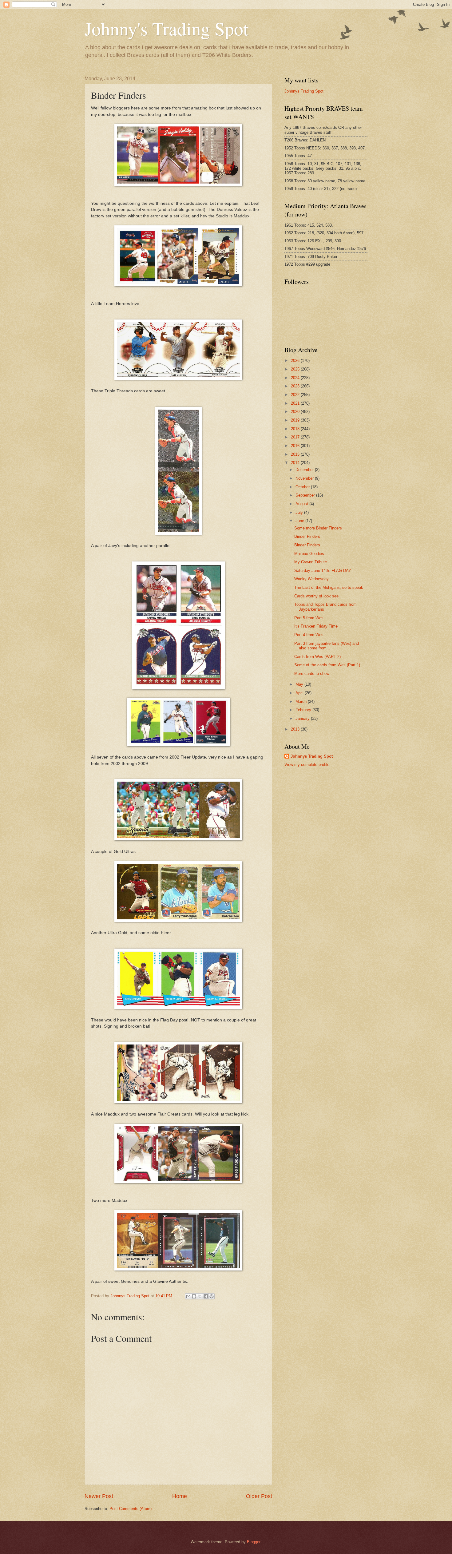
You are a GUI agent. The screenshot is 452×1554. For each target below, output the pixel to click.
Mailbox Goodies (309, 553)
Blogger (253, 1542)
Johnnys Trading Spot (303, 91)
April (300, 693)
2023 (296, 386)
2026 (296, 360)
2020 (296, 411)
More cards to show (311, 673)
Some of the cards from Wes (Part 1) (327, 665)
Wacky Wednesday (311, 579)
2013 (296, 729)
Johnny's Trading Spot (166, 28)
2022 (296, 394)
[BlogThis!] (194, 1296)
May (299, 684)
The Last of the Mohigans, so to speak (328, 587)
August (302, 503)
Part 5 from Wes (308, 618)
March (301, 701)
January (303, 718)
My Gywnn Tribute (310, 562)
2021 (296, 403)
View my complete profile (306, 764)
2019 (296, 420)
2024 (296, 377)
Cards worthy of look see (316, 596)
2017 (296, 437)
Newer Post (99, 1496)
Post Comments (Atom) (130, 1508)
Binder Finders (307, 536)
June (300, 520)
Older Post (259, 1496)
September (305, 495)
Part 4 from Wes (308, 634)
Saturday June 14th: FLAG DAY (322, 570)
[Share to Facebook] (206, 1296)
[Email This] (188, 1296)
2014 (296, 462)
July (299, 512)
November (305, 478)
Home (179, 1496)
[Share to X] (200, 1296)
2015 (296, 454)
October (303, 487)
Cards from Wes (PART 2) (317, 656)
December (305, 469)
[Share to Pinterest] (211, 1296)
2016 (296, 445)
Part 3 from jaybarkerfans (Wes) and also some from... (326, 645)
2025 (296, 369)
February (303, 710)
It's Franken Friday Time (316, 626)
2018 (296, 428)
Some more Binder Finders (318, 528)
